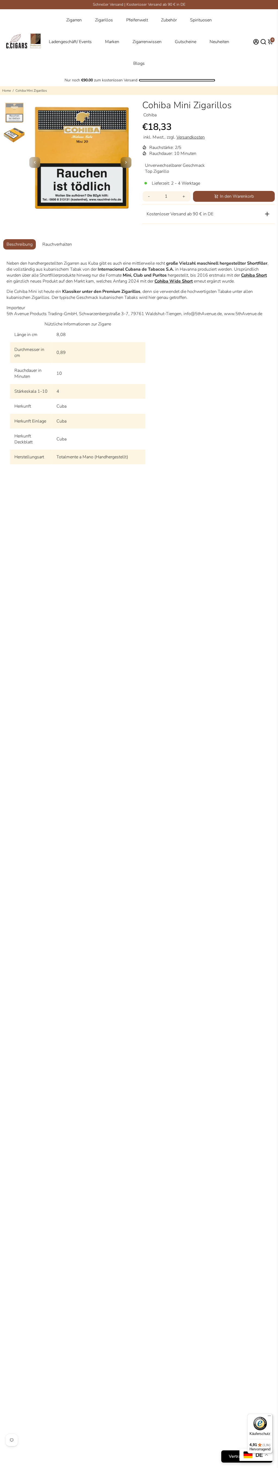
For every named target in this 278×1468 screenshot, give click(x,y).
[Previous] (34, 162)
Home (6, 90)
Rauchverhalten (57, 244)
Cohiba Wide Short (173, 281)
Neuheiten (219, 42)
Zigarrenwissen (147, 42)
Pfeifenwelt (137, 20)
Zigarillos (104, 20)
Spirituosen (201, 20)
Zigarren (74, 20)
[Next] (126, 162)
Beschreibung (20, 244)
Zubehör (169, 20)
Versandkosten (190, 137)
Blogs (139, 63)
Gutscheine (185, 42)
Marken (112, 42)
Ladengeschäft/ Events (70, 42)
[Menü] (269, 1417)
